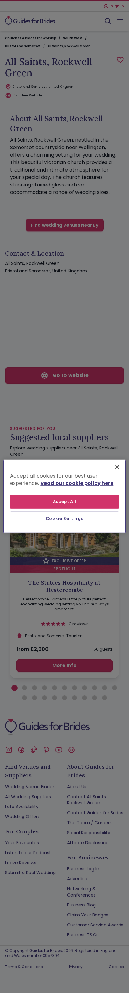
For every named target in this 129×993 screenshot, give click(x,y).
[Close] (117, 467)
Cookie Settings (65, 518)
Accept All (64, 502)
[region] (64, 496)
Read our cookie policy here (76, 483)
